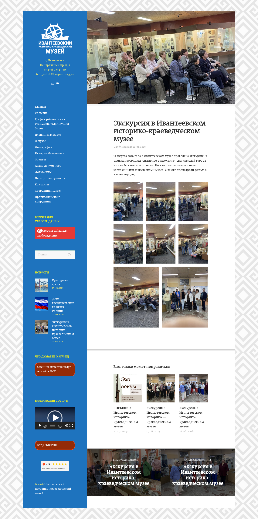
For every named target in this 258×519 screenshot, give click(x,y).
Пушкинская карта (48, 135)
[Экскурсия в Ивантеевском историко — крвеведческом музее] (161, 389)
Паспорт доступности (50, 178)
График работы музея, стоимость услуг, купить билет (52, 124)
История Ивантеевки (49, 153)
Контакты (42, 184)
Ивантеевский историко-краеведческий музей (53, 489)
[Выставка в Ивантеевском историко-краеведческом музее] (128, 389)
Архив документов (48, 166)
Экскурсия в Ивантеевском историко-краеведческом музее (63, 330)
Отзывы (40, 159)
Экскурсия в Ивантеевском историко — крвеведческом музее (159, 417)
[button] (55, 418)
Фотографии (44, 147)
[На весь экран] (71, 425)
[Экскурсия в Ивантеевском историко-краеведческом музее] (193, 389)
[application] (55, 418)
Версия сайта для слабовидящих (52, 233)
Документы (43, 172)
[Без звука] (66, 425)
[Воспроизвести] (40, 425)
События (41, 113)
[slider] (52, 425)
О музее (40, 141)
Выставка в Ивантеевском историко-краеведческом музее (126, 417)
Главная (40, 107)
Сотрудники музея (48, 191)
